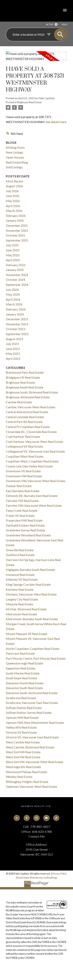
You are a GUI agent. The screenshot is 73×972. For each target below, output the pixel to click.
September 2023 (17, 334)
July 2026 (12, 191)
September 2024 (17, 284)
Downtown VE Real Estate (23, 471)
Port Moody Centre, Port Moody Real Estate (35, 658)
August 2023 (14, 339)
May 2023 (13, 353)
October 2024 (15, 279)
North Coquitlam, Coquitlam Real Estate (32, 648)
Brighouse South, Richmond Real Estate (32, 392)
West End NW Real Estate (23, 752)
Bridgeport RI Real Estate (23, 377)
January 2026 (15, 220)
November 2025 (17, 230)
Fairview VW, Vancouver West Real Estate (34, 505)
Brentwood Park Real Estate (25, 372)
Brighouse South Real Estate (24, 387)
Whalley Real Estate (19, 776)
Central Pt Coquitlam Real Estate (28, 427)
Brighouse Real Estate (29, 102)
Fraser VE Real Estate (20, 515)
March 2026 (14, 210)
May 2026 (13, 201)
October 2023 (15, 329)
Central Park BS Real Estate (24, 422)
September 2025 (17, 240)
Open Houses (15, 157)
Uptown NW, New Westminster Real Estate (35, 722)
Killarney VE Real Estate (22, 579)
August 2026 (14, 186)
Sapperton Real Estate (20, 668)
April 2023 (13, 358)
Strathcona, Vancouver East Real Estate (32, 702)
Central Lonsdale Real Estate (25, 417)
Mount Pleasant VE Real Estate (26, 634)
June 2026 (12, 196)
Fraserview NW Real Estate (24, 520)
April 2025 (13, 260)
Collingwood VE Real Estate (24, 446)
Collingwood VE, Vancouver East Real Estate (35, 451)
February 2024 (16, 309)
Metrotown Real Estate (21, 614)
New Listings (14, 152)
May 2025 (13, 255)
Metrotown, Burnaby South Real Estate (32, 619)
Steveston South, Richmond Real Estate (31, 693)
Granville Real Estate (19, 550)
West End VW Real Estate (23, 757)
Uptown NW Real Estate (22, 717)
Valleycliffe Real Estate (21, 727)
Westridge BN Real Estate (23, 767)
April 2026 (13, 206)
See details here (56, 122)
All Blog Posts (15, 147)
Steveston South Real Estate (24, 688)
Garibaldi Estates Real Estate (25, 525)
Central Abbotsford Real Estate (27, 412)
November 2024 (17, 275)
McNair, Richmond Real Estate (26, 609)
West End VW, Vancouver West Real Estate (34, 762)
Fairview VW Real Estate (22, 500)
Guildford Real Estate (20, 555)
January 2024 (15, 314)
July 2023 (12, 344)
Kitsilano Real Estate (19, 589)
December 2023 (17, 319)
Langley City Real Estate (22, 599)
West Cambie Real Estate (23, 742)
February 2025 (16, 265)
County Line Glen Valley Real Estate (29, 466)
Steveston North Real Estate (24, 683)
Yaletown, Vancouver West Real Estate (31, 786)
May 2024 (13, 294)
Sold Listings (14, 167)
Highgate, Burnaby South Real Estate (30, 569)
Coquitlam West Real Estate (24, 456)
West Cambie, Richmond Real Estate (30, 747)
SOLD (64, 24)
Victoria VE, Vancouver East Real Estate (32, 737)
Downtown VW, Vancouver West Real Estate (35, 481)
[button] (17, 818)
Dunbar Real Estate (19, 486)
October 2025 (15, 235)
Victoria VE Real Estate (21, 732)
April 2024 (13, 299)
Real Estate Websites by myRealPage (37, 877)
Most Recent (14, 181)
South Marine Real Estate (22, 673)
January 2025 (15, 270)
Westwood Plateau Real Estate (26, 772)
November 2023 (17, 324)
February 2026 (16, 215)
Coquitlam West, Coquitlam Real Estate (32, 461)
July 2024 (12, 289)
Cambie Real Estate (19, 402)
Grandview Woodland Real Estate (28, 535)
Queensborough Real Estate (24, 663)
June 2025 (12, 250)
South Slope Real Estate (21, 678)
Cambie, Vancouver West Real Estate (30, 407)
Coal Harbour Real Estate (23, 436)
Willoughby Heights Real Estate (27, 781)
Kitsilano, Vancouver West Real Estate (31, 594)
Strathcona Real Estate (21, 698)
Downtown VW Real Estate (24, 476)
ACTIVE (49, 24)
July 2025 (12, 245)
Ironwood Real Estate (20, 574)
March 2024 (14, 304)
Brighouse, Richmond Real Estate (28, 397)
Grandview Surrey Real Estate (25, 530)
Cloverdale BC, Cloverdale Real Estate (31, 432)
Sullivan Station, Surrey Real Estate (28, 712)
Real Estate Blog (17, 162)
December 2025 (17, 225)
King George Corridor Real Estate (28, 584)
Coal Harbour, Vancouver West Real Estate (34, 441)
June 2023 (12, 349)
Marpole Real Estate (19, 604)
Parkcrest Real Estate (20, 653)
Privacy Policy (59, 873)
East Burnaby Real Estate (22, 491)
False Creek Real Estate (21, 510)
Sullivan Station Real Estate (24, 708)
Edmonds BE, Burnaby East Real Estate (31, 495)
